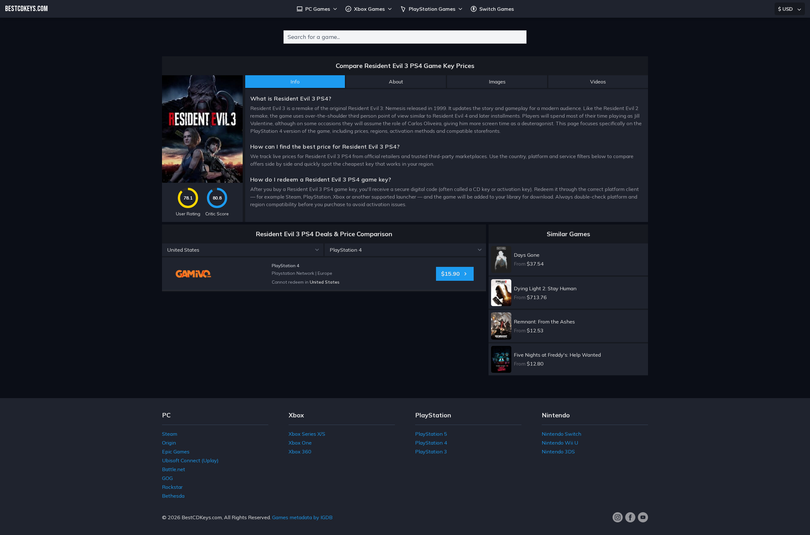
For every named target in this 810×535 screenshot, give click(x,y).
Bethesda (173, 496)
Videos (598, 81)
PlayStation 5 (431, 434)
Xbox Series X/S (307, 434)
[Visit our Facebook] (630, 517)
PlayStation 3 (431, 451)
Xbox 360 (300, 451)
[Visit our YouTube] (643, 517)
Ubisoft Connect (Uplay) (190, 460)
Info (295, 81)
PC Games (317, 9)
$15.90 (450, 273)
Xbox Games (369, 9)
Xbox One (300, 443)
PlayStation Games (432, 9)
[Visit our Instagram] (618, 517)
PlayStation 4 (431, 443)
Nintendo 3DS (558, 451)
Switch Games (496, 9)
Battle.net (173, 469)
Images (497, 81)
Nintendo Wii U (560, 443)
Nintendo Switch (561, 434)
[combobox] (405, 37)
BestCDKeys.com (202, 517)
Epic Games (176, 451)
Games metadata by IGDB (302, 517)
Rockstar (172, 487)
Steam (169, 434)
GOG (167, 478)
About (396, 81)
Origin (169, 443)
